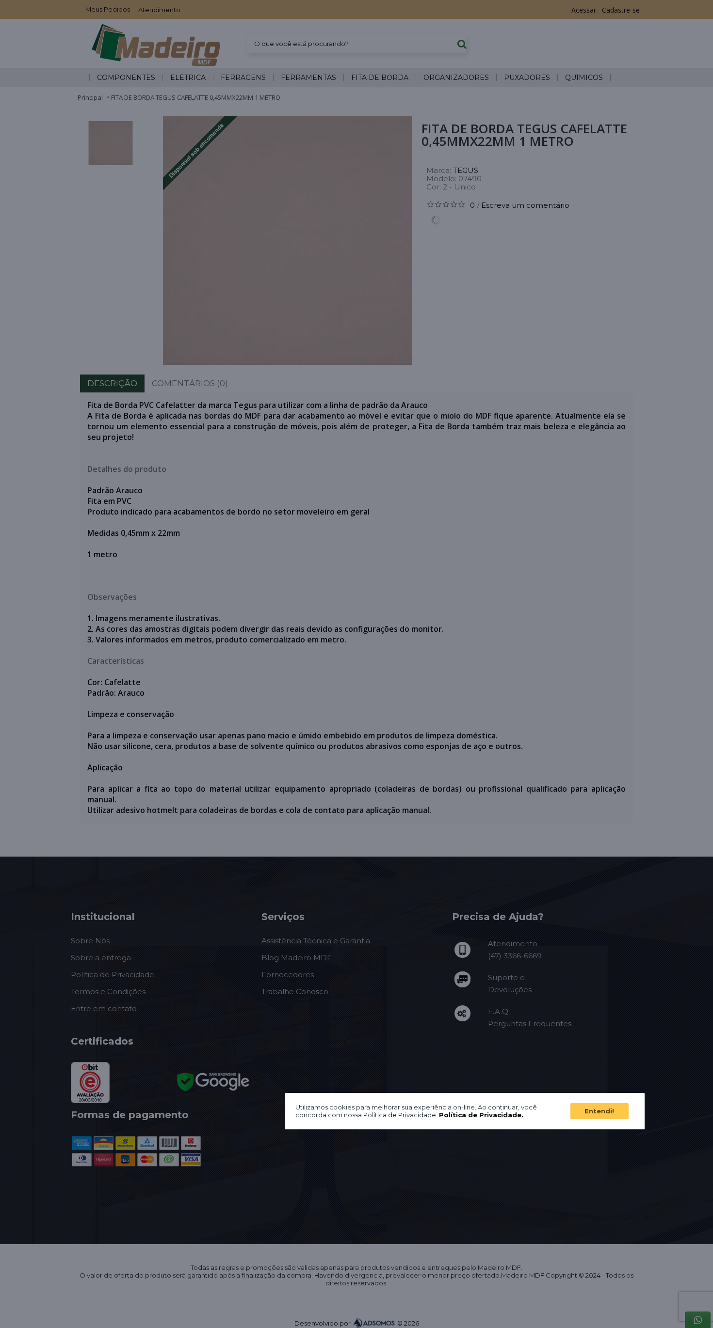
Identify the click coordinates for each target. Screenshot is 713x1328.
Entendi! (599, 1110)
